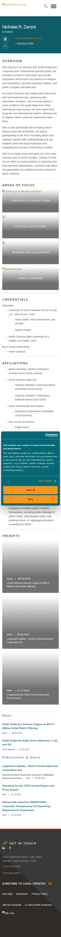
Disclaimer (22, 893)
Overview (12, 60)
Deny (30, 499)
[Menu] (53, 6)
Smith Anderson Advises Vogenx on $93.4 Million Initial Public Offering (28, 726)
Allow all (30, 490)
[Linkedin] (3, 848)
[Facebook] (10, 848)
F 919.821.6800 (11, 873)
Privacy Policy (40, 893)
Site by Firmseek (11, 904)
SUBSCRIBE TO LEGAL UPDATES (23, 883)
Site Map (7, 893)
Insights (11, 535)
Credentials (15, 299)
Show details (45, 481)
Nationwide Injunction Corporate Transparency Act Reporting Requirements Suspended (26, 806)
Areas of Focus (18, 185)
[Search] (46, 6)
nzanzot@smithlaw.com (29, 38)
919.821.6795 (25, 43)
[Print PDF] (5, 39)
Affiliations (15, 363)
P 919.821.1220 (11, 866)
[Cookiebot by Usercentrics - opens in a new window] (45, 435)
